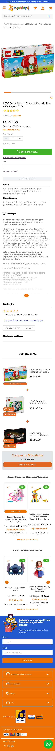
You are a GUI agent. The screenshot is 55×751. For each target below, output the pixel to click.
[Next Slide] (48, 582)
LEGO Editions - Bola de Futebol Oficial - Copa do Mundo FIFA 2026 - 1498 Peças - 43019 (40, 402)
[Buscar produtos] (49, 16)
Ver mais (26, 295)
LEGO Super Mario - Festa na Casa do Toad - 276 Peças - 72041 (40, 370)
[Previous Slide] (6, 582)
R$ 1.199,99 (36, 408)
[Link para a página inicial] (6, 24)
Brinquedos (13, 24)
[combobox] (27, 16)
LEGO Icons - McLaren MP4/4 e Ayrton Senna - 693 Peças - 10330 (39, 434)
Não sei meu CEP (9, 172)
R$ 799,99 (35, 440)
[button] (14, 158)
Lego (21, 24)
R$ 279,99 (35, 376)
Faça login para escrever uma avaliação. (24, 320)
